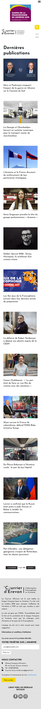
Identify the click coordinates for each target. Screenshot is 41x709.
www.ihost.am (32, 675)
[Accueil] (13, 32)
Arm (37, 37)
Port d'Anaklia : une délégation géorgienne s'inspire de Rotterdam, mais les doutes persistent (20, 552)
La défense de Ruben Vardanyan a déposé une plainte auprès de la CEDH (20, 341)
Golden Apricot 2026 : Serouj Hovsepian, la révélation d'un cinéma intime (17, 257)
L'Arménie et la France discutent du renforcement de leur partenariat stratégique (19, 175)
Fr (37, 34)
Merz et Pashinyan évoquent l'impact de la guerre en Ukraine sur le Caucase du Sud (19, 88)
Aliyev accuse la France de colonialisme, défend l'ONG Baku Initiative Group (19, 425)
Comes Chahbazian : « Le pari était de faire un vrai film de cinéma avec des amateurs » (18, 383)
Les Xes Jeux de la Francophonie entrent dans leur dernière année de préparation (19, 299)
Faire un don (8, 680)
